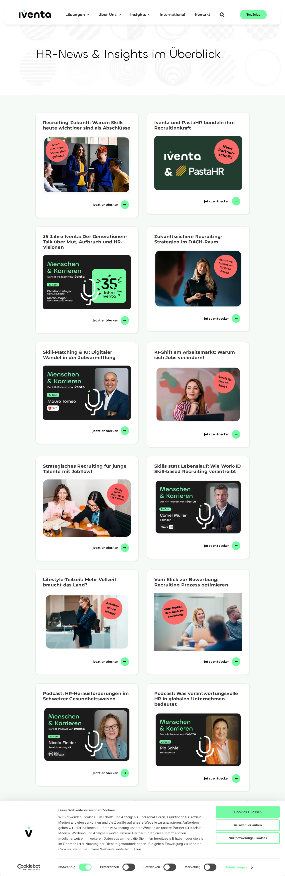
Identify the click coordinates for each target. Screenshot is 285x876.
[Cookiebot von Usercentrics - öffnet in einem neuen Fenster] (28, 867)
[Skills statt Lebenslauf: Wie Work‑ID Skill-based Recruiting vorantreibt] (198, 507)
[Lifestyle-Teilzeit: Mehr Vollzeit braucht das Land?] (87, 622)
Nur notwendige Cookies (248, 838)
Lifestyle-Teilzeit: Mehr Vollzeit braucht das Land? (79, 582)
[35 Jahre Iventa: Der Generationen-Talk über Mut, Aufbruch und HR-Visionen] (87, 282)
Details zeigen (236, 867)
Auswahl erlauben (248, 825)
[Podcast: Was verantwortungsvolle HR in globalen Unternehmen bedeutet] (198, 739)
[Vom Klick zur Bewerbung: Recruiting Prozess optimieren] (198, 622)
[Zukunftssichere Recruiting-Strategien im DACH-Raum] (198, 279)
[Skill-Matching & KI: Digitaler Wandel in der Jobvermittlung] (87, 393)
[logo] (35, 11)
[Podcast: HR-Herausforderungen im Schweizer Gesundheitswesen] (87, 734)
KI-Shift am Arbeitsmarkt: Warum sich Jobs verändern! (194, 355)
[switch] (128, 867)
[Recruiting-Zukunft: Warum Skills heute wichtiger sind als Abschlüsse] (87, 165)
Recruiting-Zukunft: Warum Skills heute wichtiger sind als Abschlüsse (86, 125)
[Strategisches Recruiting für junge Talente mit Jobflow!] (87, 508)
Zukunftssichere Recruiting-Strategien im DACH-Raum (188, 239)
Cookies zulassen (248, 812)
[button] (222, 15)
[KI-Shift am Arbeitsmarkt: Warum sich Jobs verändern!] (198, 394)
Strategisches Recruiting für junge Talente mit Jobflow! (84, 468)
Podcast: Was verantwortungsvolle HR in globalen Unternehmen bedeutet (196, 699)
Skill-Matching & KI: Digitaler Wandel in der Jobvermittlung (79, 355)
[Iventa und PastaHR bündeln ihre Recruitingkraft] (198, 163)
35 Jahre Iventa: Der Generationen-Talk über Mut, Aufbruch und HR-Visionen (85, 242)
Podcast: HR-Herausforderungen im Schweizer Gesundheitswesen (86, 696)
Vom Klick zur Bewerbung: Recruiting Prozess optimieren (191, 582)
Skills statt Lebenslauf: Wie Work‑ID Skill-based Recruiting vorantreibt (197, 468)
